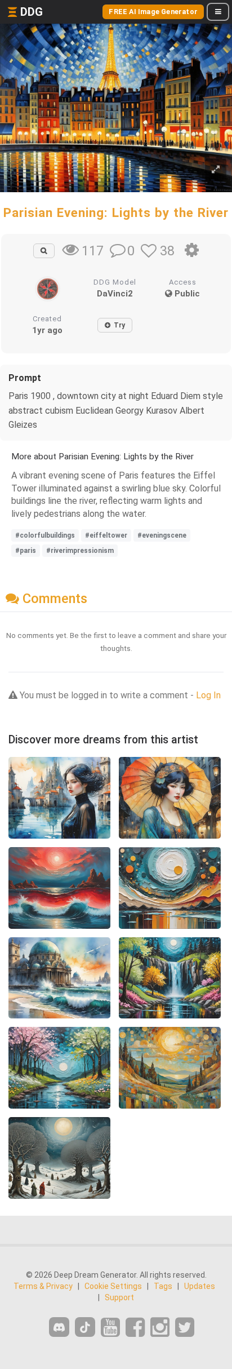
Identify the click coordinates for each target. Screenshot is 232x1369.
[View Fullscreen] (215, 170)
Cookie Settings (113, 1286)
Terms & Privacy (43, 1286)
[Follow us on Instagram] (159, 1327)
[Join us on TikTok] (85, 1327)
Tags (163, 1286)
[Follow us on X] (184, 1327)
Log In (208, 695)
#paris (25, 551)
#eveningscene (161, 535)
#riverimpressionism (80, 551)
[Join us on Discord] (59, 1327)
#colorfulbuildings (45, 535)
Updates (199, 1286)
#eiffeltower (106, 535)
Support (119, 1297)
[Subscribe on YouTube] (110, 1327)
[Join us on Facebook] (135, 1327)
